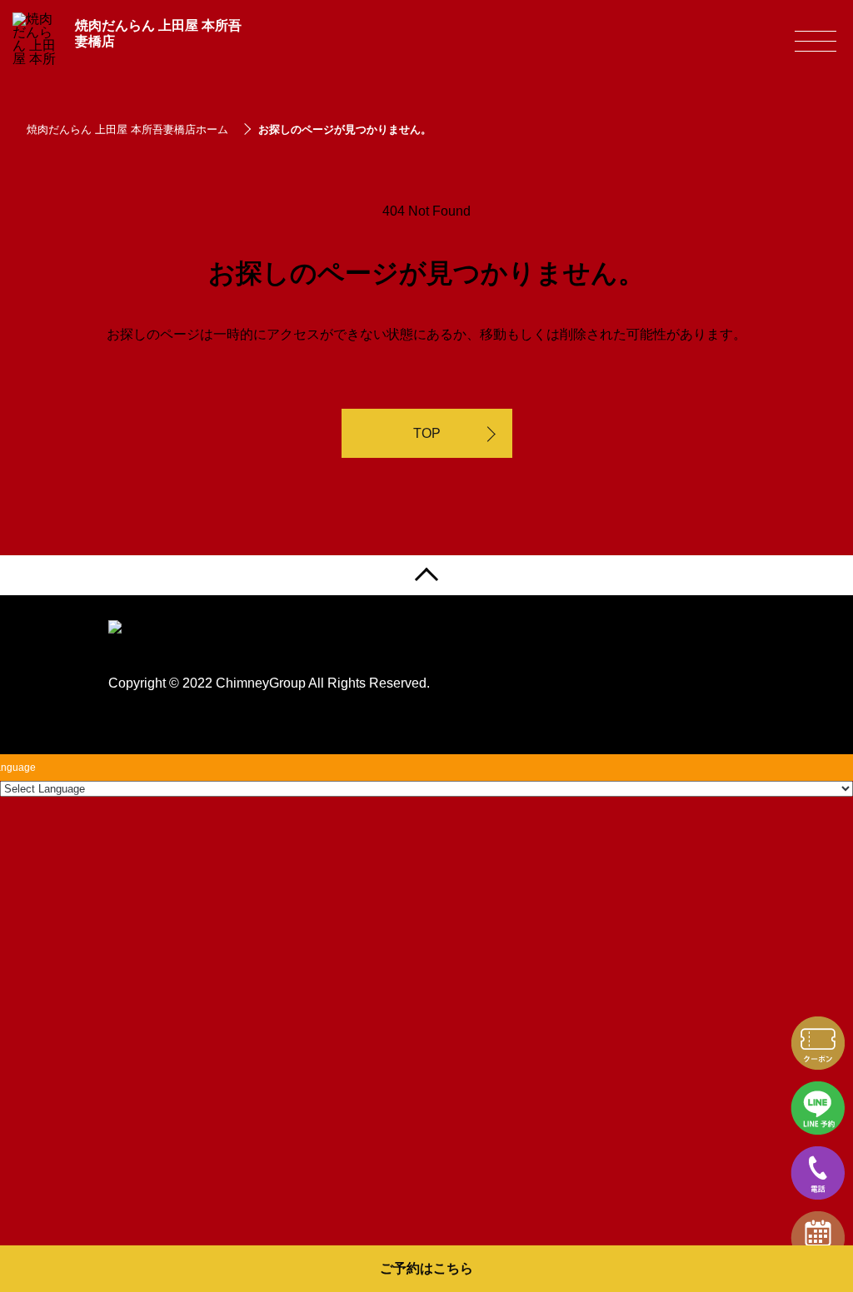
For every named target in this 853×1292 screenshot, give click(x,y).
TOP (427, 433)
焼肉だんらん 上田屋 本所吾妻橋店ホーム (127, 129)
